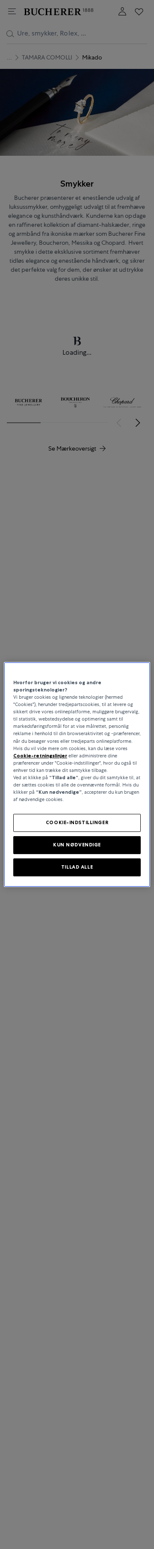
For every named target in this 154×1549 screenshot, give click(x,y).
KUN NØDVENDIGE (77, 845)
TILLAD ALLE (77, 867)
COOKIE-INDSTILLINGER (77, 822)
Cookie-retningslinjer (40, 756)
